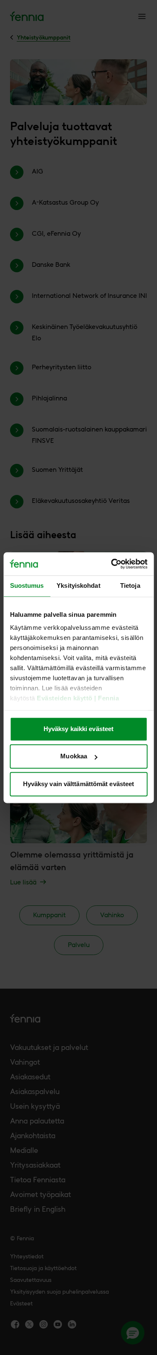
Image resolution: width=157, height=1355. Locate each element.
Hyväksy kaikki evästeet (78, 728)
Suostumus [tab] (27, 585)
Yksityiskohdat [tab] (78, 585)
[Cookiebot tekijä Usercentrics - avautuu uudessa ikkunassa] (111, 563)
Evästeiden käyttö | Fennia (78, 698)
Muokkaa (73, 756)
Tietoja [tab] (130, 585)
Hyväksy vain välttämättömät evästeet (78, 783)
